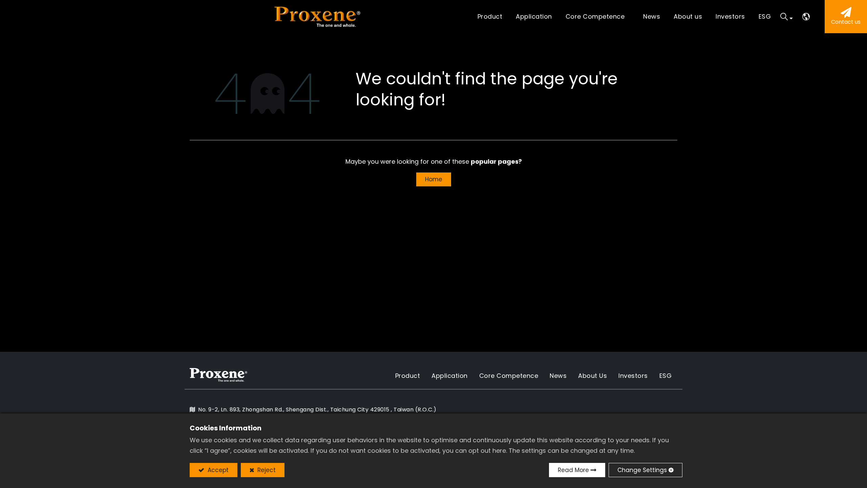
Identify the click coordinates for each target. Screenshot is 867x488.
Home (433, 179)
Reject (266, 470)
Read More (573, 470)
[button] (787, 17)
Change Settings (642, 470)
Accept (217, 470)
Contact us (846, 22)
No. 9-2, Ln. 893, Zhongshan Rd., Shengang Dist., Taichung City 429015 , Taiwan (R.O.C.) (317, 409)
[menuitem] (534, 17)
